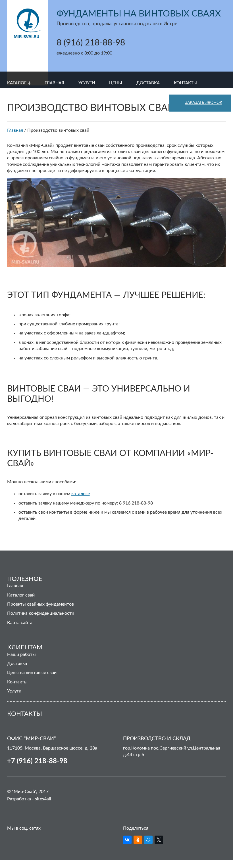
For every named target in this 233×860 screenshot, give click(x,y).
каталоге (80, 493)
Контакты (17, 682)
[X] (159, 840)
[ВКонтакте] (127, 840)
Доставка (17, 663)
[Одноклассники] (138, 840)
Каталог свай (21, 595)
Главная (15, 585)
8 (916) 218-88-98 (91, 43)
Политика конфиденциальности (40, 613)
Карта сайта (19, 622)
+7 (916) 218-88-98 (37, 761)
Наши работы (21, 654)
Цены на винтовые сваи (32, 672)
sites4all (43, 799)
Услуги (14, 691)
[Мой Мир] (148, 840)
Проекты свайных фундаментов (40, 604)
